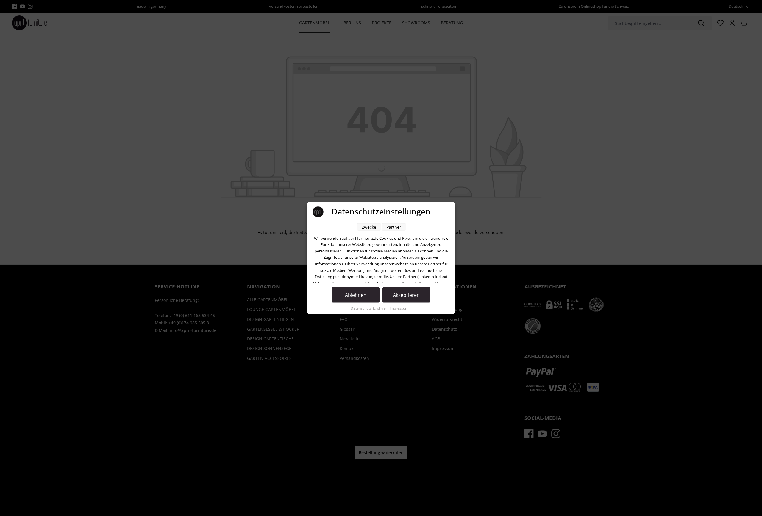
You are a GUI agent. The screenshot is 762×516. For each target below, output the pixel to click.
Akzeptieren (406, 294)
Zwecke (369, 227)
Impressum (399, 307)
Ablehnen (355, 294)
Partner (393, 227)
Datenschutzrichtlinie (369, 307)
